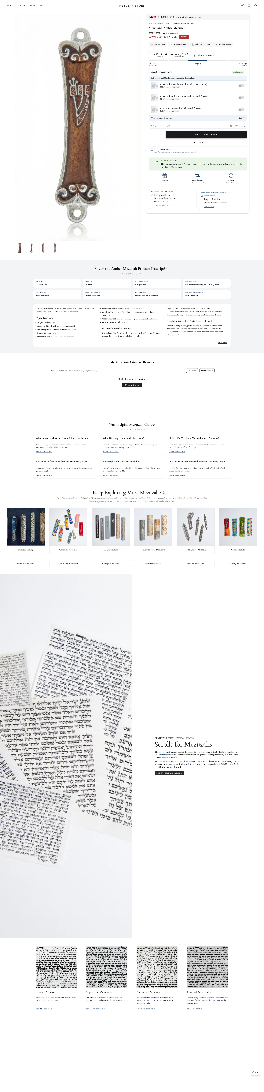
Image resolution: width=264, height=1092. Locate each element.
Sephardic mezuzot (106, 997)
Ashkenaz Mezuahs (153, 1000)
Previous (14, 127)
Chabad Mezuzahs (213, 1000)
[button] (11, 5)
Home (151, 23)
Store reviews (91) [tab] (76, 370)
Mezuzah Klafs (70, 997)
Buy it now (198, 142)
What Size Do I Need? (206, 55)
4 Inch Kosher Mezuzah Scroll (180, 311)
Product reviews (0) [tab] (59, 370)
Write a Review (132, 385)
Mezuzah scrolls (166, 754)
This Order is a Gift (163, 149)
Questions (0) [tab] (91, 370)
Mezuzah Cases (163, 23)
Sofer (190, 764)
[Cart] (255, 5)
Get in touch (209, 206)
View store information (163, 205)
